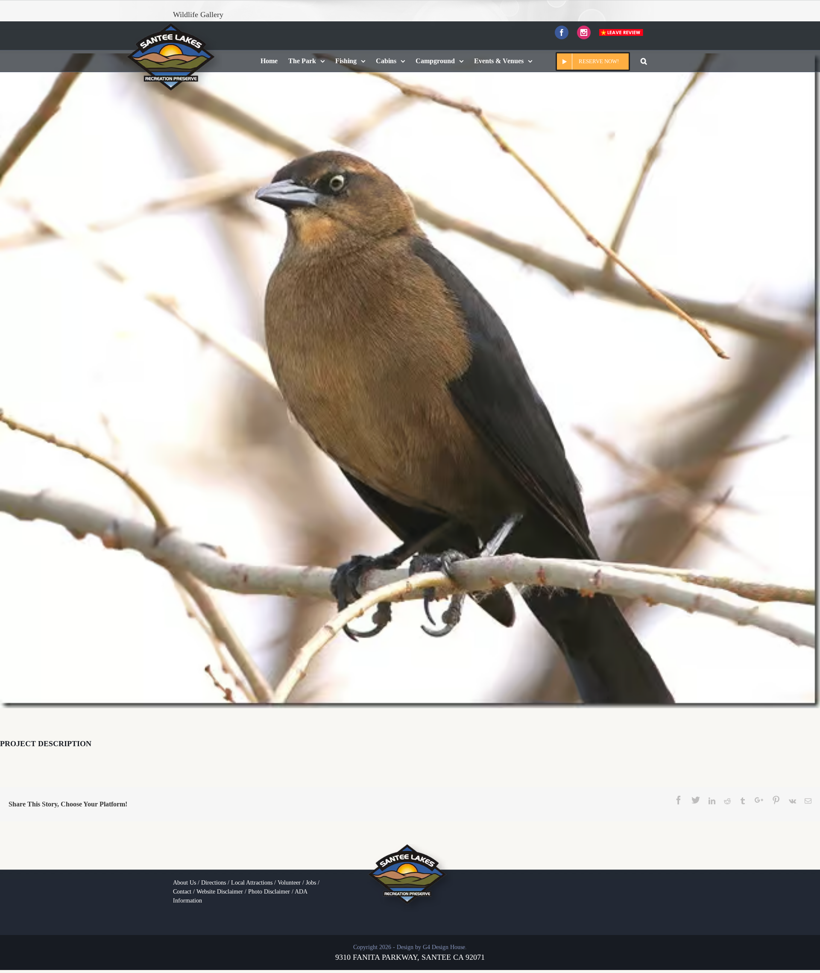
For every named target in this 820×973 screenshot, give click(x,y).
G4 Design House (444, 947)
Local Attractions (251, 882)
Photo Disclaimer (269, 891)
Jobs (311, 882)
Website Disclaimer (219, 891)
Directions (213, 882)
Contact (182, 891)
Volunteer (289, 882)
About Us (184, 882)
